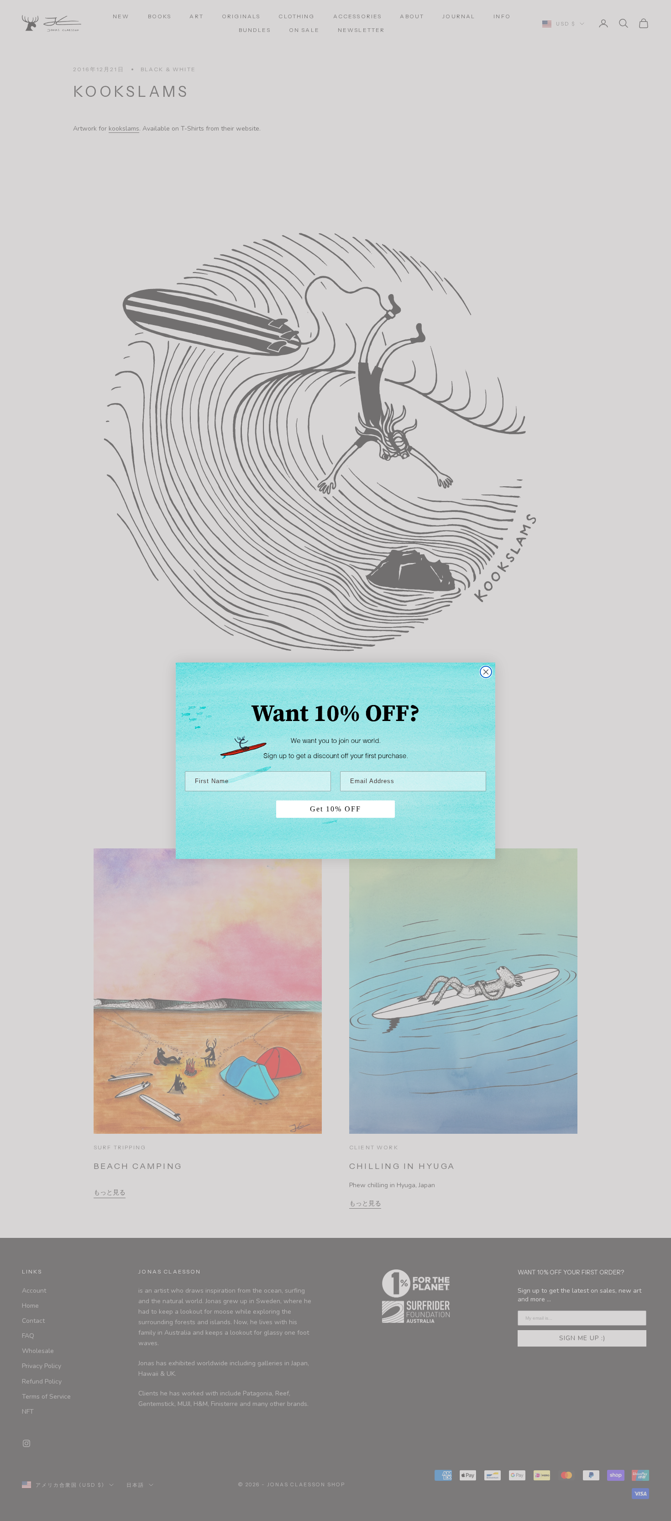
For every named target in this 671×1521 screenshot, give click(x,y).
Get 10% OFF (335, 809)
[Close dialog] (486, 672)
